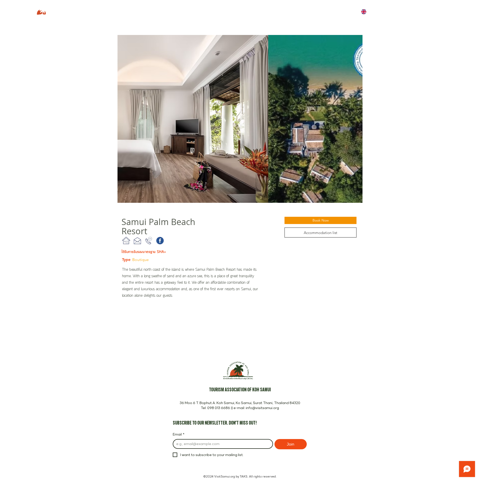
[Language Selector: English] (367, 11)
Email (178, 434)
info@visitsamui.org (262, 408)
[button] (240, 119)
